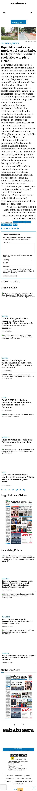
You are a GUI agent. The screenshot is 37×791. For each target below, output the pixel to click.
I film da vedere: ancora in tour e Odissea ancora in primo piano (18, 441)
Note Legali (20, 778)
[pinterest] (9, 228)
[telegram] (18, 228)
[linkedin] (7, 228)
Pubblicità (8, 781)
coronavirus (16, 222)
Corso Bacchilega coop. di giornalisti (18, 761)
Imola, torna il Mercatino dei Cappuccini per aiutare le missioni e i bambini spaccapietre (17, 621)
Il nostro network (20, 759)
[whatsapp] (12, 228)
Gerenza (28, 778)
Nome (5, 260)
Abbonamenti (19, 775)
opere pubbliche (7, 224)
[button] (29, 12)
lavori (28, 222)
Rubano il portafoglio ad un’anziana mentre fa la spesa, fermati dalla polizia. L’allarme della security (17, 364)
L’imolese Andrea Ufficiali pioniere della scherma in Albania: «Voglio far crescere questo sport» (18, 478)
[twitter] (4, 228)
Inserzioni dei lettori (20, 781)
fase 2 (23, 222)
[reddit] (15, 228)
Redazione (10, 775)
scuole (15, 224)
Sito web (6, 266)
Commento (7, 242)
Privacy (28, 775)
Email (5, 263)
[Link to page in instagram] (22, 724)
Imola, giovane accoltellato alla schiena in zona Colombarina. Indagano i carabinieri (18, 657)
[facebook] (1, 228)
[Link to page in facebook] (14, 724)
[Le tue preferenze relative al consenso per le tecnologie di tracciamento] (34, 788)
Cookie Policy (10, 778)
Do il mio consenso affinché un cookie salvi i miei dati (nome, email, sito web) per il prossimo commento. (18, 271)
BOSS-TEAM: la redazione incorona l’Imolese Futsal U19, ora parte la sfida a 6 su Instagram (17, 403)
